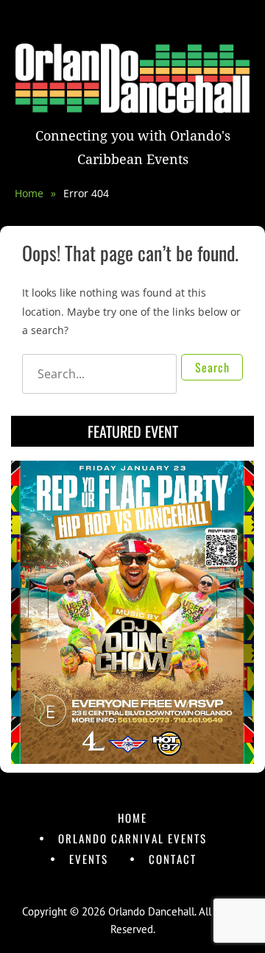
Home (35, 193)
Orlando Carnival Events (132, 838)
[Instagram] (147, 886)
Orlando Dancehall (151, 911)
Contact (173, 859)
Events (88, 859)
